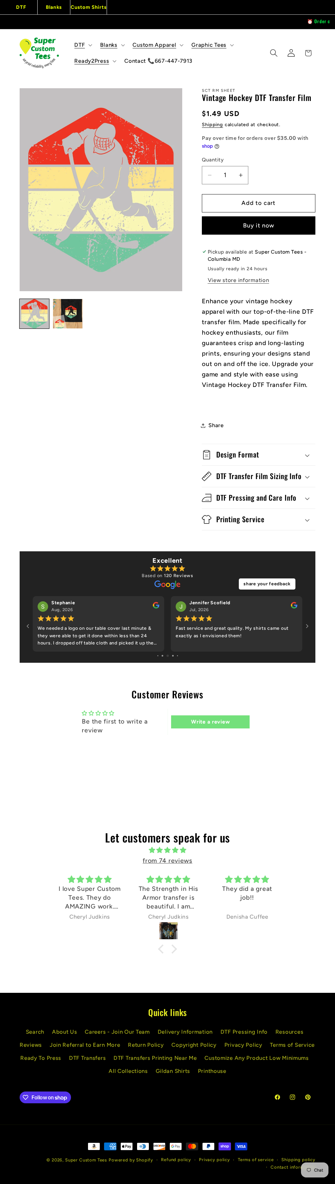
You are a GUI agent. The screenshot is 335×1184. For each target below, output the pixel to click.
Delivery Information (185, 1031)
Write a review (210, 722)
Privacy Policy (243, 1045)
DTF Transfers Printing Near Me (155, 1058)
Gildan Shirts (173, 1071)
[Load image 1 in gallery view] (34, 313)
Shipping (212, 124)
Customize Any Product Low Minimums (256, 1058)
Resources (289, 1031)
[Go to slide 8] (173, 656)
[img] (167, 850)
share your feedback (267, 584)
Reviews (31, 1045)
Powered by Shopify (131, 1159)
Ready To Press (40, 1058)
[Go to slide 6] (162, 656)
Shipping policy (298, 1159)
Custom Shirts (88, 7)
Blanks (54, 7)
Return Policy (146, 1045)
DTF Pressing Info (244, 1031)
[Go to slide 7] (168, 656)
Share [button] (216, 425)
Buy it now (258, 225)
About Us (64, 1031)
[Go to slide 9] (177, 655)
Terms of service (255, 1159)
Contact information (293, 1167)
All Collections (128, 1071)
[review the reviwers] (156, 607)
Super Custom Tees (86, 1159)
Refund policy (176, 1159)
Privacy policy (214, 1159)
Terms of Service (292, 1045)
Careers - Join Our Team (117, 1031)
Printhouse (212, 1071)
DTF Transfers (87, 1058)
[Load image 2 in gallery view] (67, 313)
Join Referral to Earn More (85, 1045)
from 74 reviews (167, 860)
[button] (83, 45)
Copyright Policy (194, 1045)
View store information (238, 280)
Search (35, 1031)
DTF (21, 7)
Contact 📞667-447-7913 (158, 61)
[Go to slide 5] (157, 655)
